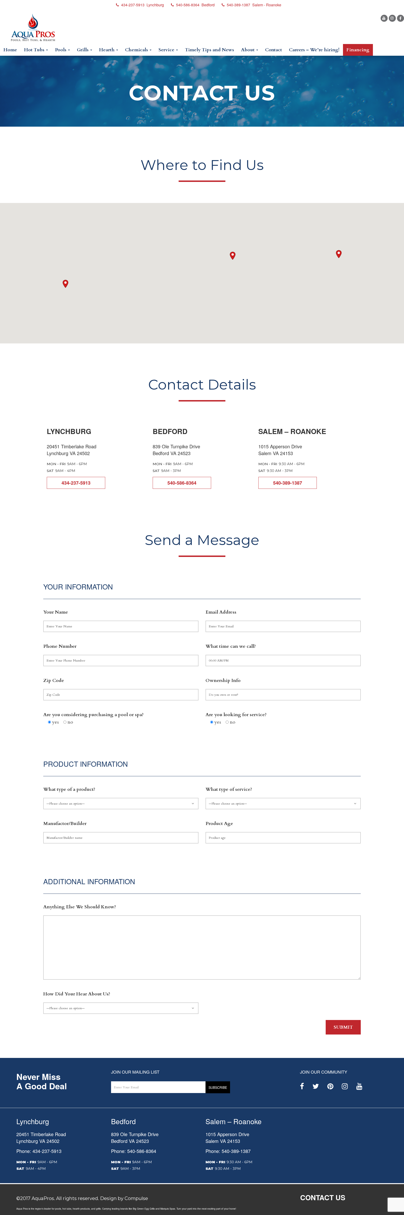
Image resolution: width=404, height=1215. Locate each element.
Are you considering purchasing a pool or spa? (93, 714)
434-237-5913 (75, 482)
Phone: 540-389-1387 (228, 1151)
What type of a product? (69, 789)
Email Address (221, 612)
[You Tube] (384, 18)
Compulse (136, 1198)
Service (167, 50)
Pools (61, 50)
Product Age (219, 823)
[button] (339, 254)
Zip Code (53, 680)
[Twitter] (315, 1086)
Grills (83, 50)
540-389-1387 (287, 482)
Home (10, 50)
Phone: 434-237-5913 (38, 1151)
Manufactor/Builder (65, 823)
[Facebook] (400, 18)
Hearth (107, 50)
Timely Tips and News (209, 50)
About (248, 50)
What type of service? (229, 789)
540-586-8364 (181, 482)
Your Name (55, 612)
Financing (357, 50)
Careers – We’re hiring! (314, 50)
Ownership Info (223, 680)
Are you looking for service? (236, 714)
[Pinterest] (330, 1086)
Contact (273, 50)
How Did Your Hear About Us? (76, 994)
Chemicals (137, 50)
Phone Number (59, 646)
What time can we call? (231, 646)
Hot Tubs (35, 50)
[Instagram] (392, 18)
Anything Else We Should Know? (79, 907)
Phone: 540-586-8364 (133, 1151)
